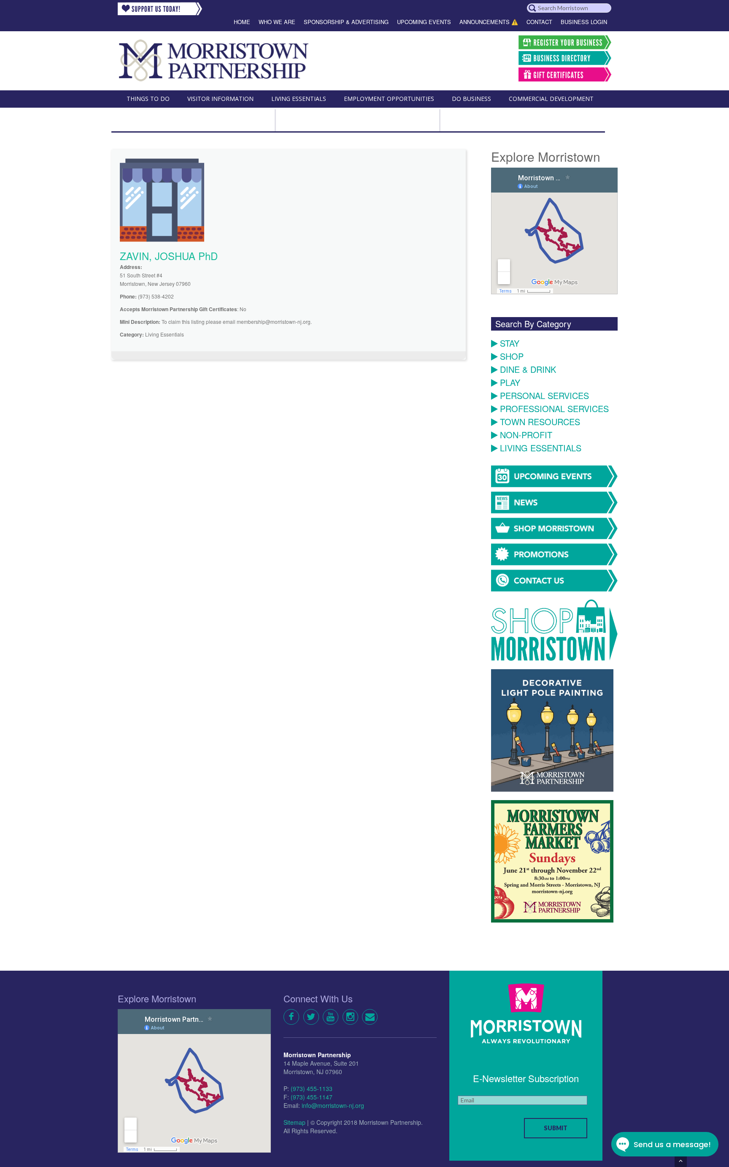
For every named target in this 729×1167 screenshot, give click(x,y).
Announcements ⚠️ (488, 22)
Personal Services (544, 395)
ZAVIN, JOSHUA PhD (169, 255)
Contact (539, 22)
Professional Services (554, 408)
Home (242, 22)
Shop (512, 356)
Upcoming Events (424, 22)
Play (510, 382)
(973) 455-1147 (311, 1097)
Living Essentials (540, 448)
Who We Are (277, 22)
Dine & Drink (528, 369)
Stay (509, 343)
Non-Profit (526, 435)
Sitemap (294, 1122)
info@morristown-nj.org (333, 1105)
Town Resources (540, 422)
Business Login (584, 22)
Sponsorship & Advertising (346, 22)
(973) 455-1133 (311, 1088)
